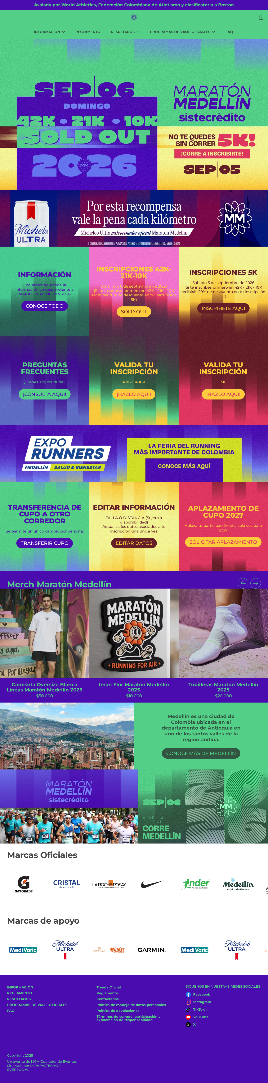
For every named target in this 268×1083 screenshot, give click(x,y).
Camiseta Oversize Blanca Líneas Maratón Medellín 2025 (44, 646)
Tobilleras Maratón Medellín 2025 (223, 646)
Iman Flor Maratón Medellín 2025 (134, 646)
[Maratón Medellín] (134, 17)
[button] (261, 17)
